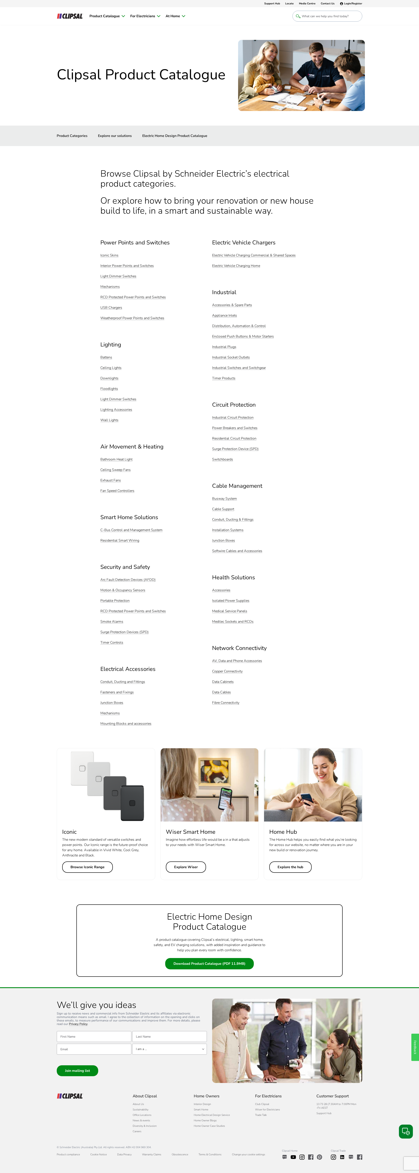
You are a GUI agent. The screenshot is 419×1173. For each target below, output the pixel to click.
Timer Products (223, 378)
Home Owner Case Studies (209, 1126)
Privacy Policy (78, 1024)
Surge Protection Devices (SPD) (124, 632)
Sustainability (140, 1109)
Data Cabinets (223, 682)
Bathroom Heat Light (116, 459)
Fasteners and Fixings (117, 692)
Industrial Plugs (224, 347)
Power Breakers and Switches (235, 428)
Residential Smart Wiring (119, 540)
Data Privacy (124, 1154)
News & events (141, 1120)
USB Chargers (111, 308)
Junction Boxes (111, 703)
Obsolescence (180, 1154)
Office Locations (142, 1115)
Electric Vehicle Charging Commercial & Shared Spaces (254, 255)
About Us (138, 1104)
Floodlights (109, 389)
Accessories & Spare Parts (232, 305)
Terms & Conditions (210, 1154)
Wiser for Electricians (267, 1109)
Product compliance (68, 1154)
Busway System (224, 499)
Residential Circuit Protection (234, 438)
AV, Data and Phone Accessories (237, 661)
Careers (137, 1131)
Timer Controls (111, 642)
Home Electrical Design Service (212, 1115)
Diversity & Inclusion (145, 1126)
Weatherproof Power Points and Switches (132, 318)
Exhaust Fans (110, 480)
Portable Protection (115, 601)
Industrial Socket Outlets (231, 357)
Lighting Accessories (116, 410)
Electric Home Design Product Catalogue (174, 135)
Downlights (109, 378)
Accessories (221, 590)
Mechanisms (110, 287)
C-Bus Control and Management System (131, 530)
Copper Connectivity (227, 671)
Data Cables (221, 692)
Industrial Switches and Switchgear (239, 368)
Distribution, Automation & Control (239, 326)
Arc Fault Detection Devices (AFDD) (128, 580)
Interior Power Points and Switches (127, 266)
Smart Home (201, 1109)
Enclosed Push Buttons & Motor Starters (243, 336)
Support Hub (323, 1113)
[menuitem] (107, 16)
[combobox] (169, 1049)
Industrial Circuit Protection (233, 417)
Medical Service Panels (229, 611)
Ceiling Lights (111, 368)
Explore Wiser (186, 867)
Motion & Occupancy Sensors (122, 590)
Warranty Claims (151, 1154)
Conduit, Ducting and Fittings (122, 682)
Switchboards (222, 459)
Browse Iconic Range (87, 867)
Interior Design (202, 1104)
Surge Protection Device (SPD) (235, 449)
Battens (106, 357)
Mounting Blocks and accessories (125, 724)
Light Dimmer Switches (118, 276)
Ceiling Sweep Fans (115, 470)
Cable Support (223, 509)
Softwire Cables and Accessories (237, 551)
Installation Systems (228, 530)
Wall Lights (109, 420)
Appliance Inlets (224, 315)
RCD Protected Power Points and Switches (133, 297)
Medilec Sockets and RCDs (233, 622)
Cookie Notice (98, 1154)
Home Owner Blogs (205, 1120)
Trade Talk (261, 1115)
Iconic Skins (109, 255)
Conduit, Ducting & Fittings (233, 520)
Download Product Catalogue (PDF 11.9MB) (209, 963)
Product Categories (72, 135)
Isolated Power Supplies (230, 601)
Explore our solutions (115, 135)
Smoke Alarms (111, 622)
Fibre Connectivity (225, 703)
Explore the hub (290, 867)
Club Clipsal (262, 1104)
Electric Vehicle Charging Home (236, 266)
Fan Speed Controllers (117, 491)
